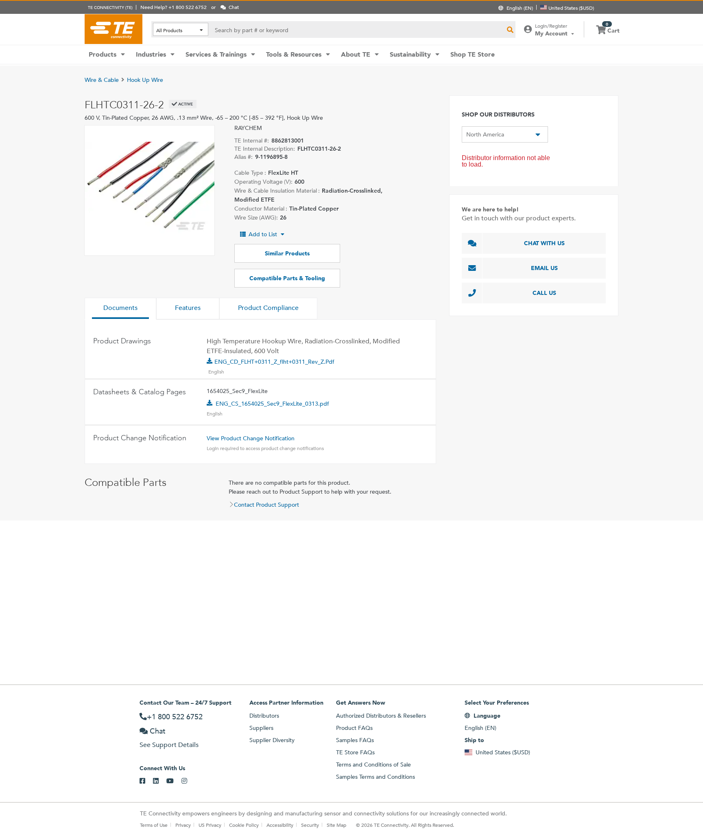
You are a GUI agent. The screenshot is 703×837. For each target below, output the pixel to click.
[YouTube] (173, 781)
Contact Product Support (266, 504)
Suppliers (261, 728)
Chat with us (544, 243)
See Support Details (169, 744)
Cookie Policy (244, 825)
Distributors (264, 715)
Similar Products (287, 253)
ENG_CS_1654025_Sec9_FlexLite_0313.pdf (272, 403)
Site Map (336, 825)
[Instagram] (188, 781)
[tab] (120, 309)
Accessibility (279, 825)
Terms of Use (154, 825)
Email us (544, 268)
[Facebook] (146, 781)
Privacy (183, 825)
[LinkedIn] (159, 781)
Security (310, 825)
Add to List (263, 234)
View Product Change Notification (251, 438)
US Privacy (210, 825)
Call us (544, 293)
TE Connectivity (113, 29)
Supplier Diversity (272, 740)
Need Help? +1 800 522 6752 (173, 7)
